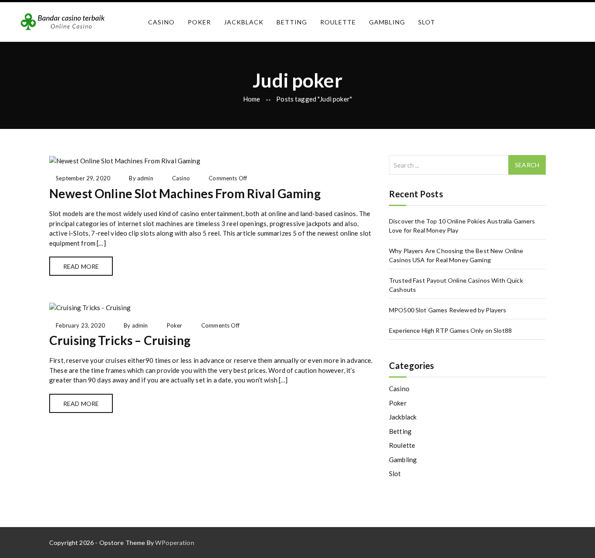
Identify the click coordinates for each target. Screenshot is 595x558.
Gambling (387, 22)
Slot (426, 22)
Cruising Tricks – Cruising (119, 340)
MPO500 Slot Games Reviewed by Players (448, 310)
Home (251, 99)
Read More (81, 266)
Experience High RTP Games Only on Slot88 (450, 330)
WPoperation (174, 542)
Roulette (338, 22)
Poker (199, 22)
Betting (292, 22)
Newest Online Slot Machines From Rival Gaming (185, 193)
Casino (161, 22)
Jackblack (244, 22)
